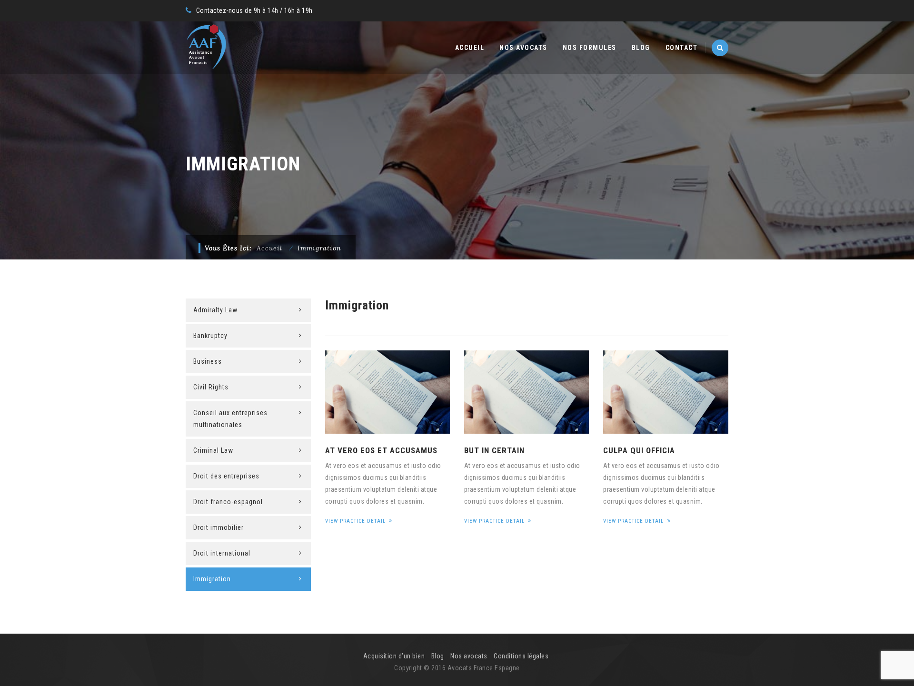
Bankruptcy (210, 335)
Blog (641, 47)
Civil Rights (210, 387)
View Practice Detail (356, 521)
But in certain (494, 450)
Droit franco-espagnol (228, 502)
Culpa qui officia (639, 450)
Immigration (212, 579)
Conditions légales (521, 656)
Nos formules (589, 47)
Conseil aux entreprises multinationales (230, 418)
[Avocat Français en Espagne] (206, 47)
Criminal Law (213, 450)
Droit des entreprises (226, 476)
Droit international (221, 553)
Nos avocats (523, 47)
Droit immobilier (218, 527)
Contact (682, 47)
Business (207, 361)
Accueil (470, 47)
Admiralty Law (215, 310)
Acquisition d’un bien (394, 656)
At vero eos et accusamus (381, 450)
